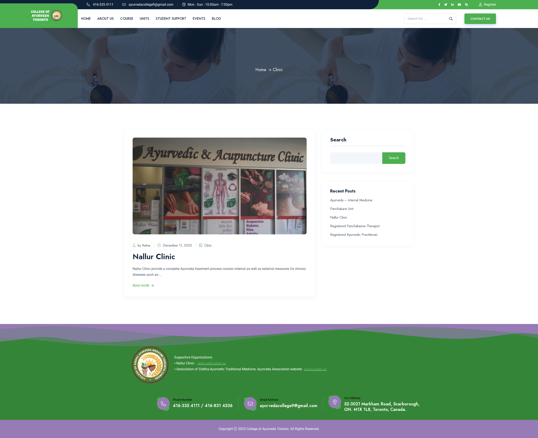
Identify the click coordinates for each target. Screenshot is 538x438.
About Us (105, 18)
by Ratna (144, 245)
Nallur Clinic (154, 256)
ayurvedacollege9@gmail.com (151, 5)
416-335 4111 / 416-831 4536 (203, 406)
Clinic (208, 245)
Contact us (480, 19)
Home (86, 18)
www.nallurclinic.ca (212, 363)
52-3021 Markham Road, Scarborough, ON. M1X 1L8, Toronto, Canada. (381, 406)
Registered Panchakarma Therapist (355, 226)
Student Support (171, 18)
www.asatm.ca (315, 369)
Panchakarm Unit (341, 208)
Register (490, 5)
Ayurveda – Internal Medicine (351, 200)
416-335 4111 (103, 5)
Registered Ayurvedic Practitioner (354, 234)
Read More (141, 285)
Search (338, 140)
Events (199, 18)
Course (126, 18)
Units (144, 18)
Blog (216, 18)
